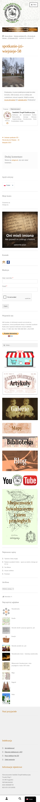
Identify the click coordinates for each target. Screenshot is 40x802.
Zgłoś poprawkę (10, 757)
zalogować (15, 160)
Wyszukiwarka (16, 609)
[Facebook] (7, 123)
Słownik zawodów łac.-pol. (19, 646)
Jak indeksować (9, 746)
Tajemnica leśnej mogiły (11, 558)
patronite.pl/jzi (22, 100)
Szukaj (20, 798)
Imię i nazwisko (7, 278)
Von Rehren (7, 567)
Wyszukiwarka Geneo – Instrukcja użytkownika (25, 654)
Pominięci (7, 574)
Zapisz (5, 306)
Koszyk (14, 636)
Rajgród (14, 682)
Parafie (13, 618)
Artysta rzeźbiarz (9, 570)
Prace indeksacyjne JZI (12, 753)
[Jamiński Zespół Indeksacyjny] (7, 115)
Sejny (13, 694)
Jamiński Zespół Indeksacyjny (23, 112)
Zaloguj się (5, 205)
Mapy (13, 673)
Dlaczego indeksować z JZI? (13, 749)
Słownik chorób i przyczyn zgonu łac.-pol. (23, 628)
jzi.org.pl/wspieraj (9, 100)
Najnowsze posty (15, 109)
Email (4, 286)
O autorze (5, 109)
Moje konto (6, 798)
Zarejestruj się (6, 202)
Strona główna (8, 36)
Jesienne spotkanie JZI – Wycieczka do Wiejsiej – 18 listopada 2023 (10, 140)
